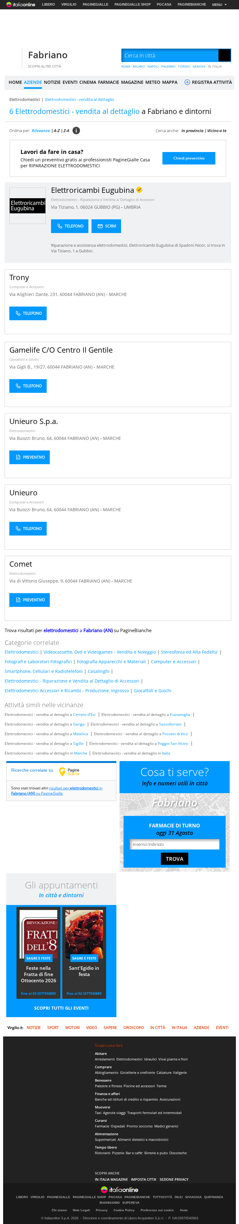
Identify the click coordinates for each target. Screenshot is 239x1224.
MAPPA (169, 82)
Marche (80, 753)
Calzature (164, 1072)
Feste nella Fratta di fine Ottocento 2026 (38, 974)
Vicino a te (217, 130)
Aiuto (184, 1210)
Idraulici (150, 1059)
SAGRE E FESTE (38, 958)
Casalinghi (99, 671)
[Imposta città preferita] (12, 55)
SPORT (53, 1027)
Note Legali (81, 1210)
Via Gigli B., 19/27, (28, 367)
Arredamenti (105, 1059)
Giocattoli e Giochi (24, 359)
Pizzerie (118, 1152)
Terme (161, 1086)
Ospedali (118, 1126)
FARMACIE (108, 82)
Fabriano (48, 54)
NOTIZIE (52, 82)
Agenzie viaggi (114, 1112)
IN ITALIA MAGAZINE (111, 1179)
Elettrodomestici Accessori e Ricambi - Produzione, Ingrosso (67, 690)
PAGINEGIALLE (95, 4)
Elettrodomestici (24, 99)
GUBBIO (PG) (107, 207)
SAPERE (110, 1027)
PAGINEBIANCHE (192, 4)
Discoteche (178, 1152)
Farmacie (102, 1126)
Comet (20, 564)
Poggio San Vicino (173, 743)
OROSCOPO (134, 1027)
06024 (86, 207)
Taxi (98, 1112)
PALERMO (168, 66)
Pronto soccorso (140, 1126)
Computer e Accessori (26, 286)
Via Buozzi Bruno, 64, (31, 438)
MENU (217, 5)
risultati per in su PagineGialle (56, 790)
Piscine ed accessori (139, 1086)
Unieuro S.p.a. (33, 421)
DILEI (179, 1197)
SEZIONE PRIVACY (174, 1179)
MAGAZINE (132, 82)
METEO (152, 82)
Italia (166, 753)
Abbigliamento (107, 1072)
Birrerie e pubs (156, 1152)
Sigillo (78, 743)
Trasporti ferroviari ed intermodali (154, 1112)
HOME (15, 82)
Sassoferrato (170, 724)
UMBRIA (132, 207)
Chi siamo (59, 1210)
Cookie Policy (124, 1210)
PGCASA (164, 4)
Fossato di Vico (175, 733)
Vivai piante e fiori (173, 1059)
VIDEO (91, 1027)
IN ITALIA (215, 66)
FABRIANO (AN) (89, 294)
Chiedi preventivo (188, 158)
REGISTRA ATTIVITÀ (211, 82)
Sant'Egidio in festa (84, 971)
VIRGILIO (69, 4)
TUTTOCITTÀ (162, 1197)
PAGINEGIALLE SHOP (133, 4)
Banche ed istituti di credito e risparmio (126, 1099)
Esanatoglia (180, 714)
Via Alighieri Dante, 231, (34, 294)
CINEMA (87, 82)
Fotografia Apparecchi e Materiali (111, 661)
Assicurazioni (170, 1099)
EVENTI (70, 82)
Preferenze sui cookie (157, 1210)
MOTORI (72, 1027)
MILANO (139, 66)
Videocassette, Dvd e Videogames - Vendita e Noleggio (100, 652)
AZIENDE (33, 82)
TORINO (184, 66)
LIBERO (48, 4)
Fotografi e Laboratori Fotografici (38, 661)
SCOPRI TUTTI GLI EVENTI (61, 1008)
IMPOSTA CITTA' (144, 1179)
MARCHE (118, 294)
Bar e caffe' (134, 1152)
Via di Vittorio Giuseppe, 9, (37, 581)
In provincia (192, 130)
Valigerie (180, 1072)
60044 (66, 294)
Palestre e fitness (108, 1086)
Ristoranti (102, 1152)
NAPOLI (153, 66)
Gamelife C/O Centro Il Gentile (61, 350)
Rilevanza (41, 130)
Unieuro (23, 492)
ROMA (125, 66)
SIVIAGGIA (193, 1197)
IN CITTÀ (157, 1027)
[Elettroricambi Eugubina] (27, 205)
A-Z (57, 130)
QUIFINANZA (213, 1197)
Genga (79, 724)
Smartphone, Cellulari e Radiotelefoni (44, 671)
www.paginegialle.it (73, 771)
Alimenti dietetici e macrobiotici (143, 1139)
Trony (19, 277)
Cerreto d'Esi (84, 714)
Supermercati (105, 1139)
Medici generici (166, 1126)
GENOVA (199, 66)
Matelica (80, 733)
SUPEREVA (130, 1202)
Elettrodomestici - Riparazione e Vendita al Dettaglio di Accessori (102, 199)
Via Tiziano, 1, (65, 207)
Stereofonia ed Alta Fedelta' (189, 652)
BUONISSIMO (110, 1202)
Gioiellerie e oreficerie (137, 1072)
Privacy (102, 1210)
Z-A (66, 130)
